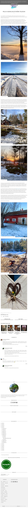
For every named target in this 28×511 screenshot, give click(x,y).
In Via (3, 358)
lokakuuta (3, 429)
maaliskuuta (4, 440)
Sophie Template (14, 506)
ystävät (2, 502)
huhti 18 (4, 437)
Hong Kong (3, 484)
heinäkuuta (3, 431)
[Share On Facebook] (5, 316)
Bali (1, 481)
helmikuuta (3, 441)
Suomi (7, 314)
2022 (2, 427)
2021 (2, 443)
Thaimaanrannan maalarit (8, 348)
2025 (2, 424)
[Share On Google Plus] (6, 316)
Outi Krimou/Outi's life (6, 339)
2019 (2, 445)
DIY (7, 481)
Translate (7, 475)
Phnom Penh (3, 493)
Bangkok (4, 481)
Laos (6, 490)
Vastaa (26, 363)
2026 (2, 423)
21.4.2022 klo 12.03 (6, 366)
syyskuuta (3, 430)
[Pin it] (7, 316)
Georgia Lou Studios (23, 506)
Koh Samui (2, 490)
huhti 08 (4, 439)
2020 (2, 444)
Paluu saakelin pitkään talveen (7, 438)
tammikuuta (4, 442)
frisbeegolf (6, 496)
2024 (2, 425)
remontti (2, 499)
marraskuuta (4, 428)
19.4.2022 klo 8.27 (4, 340)
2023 (2, 426)
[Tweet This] (3, 316)
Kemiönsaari (4, 314)
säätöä (6, 499)
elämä (1, 314)
